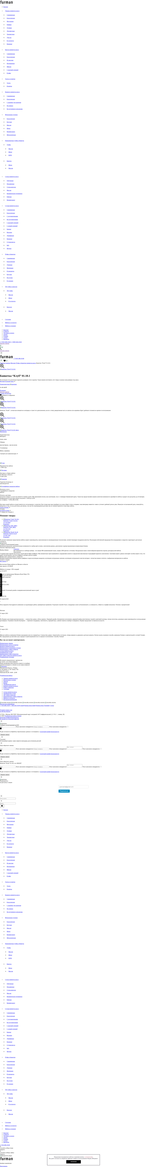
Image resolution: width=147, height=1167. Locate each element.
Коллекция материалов (10, 699)
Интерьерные (11, 63)
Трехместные (10, 34)
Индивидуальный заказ (7, 381)
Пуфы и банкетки (10, 254)
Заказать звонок (4, 343)
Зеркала (5, 681)
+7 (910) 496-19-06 (5, 342)
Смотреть (16, 549)
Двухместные (11, 31)
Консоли (9, 307)
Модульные (10, 21)
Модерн (9, 248)
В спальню (10, 281)
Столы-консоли (11, 187)
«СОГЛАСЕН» (88, 1157)
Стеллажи (8, 319)
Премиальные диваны (6, 643)
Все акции (3, 561)
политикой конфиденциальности (49, 731)
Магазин (13, 363)
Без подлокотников (12, 219)
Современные (11, 15)
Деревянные (10, 235)
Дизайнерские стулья (6, 652)
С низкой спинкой (12, 226)
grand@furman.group (26, 705)
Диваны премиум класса (12, 11)
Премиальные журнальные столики (10, 648)
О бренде (6, 331)
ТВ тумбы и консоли (11, 286)
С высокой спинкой (12, 70)
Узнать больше (4, 507)
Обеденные (10, 180)
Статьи (5, 337)
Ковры (5, 683)
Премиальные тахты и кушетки (9, 645)
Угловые (9, 28)
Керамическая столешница (14, 193)
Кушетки (9, 86)
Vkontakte (47, 705)
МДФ (10, 155)
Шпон (8, 128)
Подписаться (64, 791)
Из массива (10, 60)
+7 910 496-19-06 (5, 705)
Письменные (10, 184)
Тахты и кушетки (10, 79)
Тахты (8, 83)
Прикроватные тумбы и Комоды (14, 140)
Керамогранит (11, 131)
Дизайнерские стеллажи (7, 657)
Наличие (6, 330)
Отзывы (5, 336)
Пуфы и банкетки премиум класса (26, 363)
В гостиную (10, 40)
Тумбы (9, 144)
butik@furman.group (38, 705)
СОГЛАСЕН (74, 1161)
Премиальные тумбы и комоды (9, 649)
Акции (5, 334)
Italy (8, 245)
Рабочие (9, 197)
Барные (9, 229)
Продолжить (3, 1166)
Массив (9, 125)
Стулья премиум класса (12, 205)
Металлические (11, 135)
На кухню (10, 277)
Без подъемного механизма (15, 109)
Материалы (3, 431)
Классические (11, 18)
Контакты (6, 339)
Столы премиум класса (12, 176)
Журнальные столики (11, 114)
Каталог (5, 7)
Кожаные (9, 44)
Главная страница (5, 363)
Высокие (9, 232)
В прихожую (10, 271)
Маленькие (10, 268)
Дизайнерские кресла (9, 684)
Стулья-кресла (11, 242)
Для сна (9, 37)
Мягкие (9, 66)
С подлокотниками (12, 216)
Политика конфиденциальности (9, 717)
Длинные (9, 265)
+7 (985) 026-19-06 (16, 342)
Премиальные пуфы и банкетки (9, 654)
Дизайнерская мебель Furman (12, 716)
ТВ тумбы (10, 290)
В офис (9, 73)
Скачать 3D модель (5, 393)
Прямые (9, 24)
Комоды (9, 161)
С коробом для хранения (14, 102)
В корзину (3, 390)
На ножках (10, 105)
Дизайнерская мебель (6, 675)
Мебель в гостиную (11, 322)
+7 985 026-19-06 (15, 705)
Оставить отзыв (5, 510)
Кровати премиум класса (12, 92)
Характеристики (5, 384)
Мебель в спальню (10, 326)
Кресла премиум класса (12, 49)
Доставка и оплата (8, 333)
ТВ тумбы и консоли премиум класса (11, 655)
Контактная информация (7, 704)
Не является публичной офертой (9, 719)
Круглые (9, 122)
